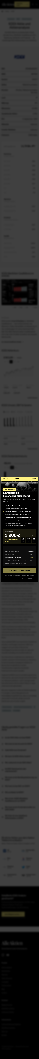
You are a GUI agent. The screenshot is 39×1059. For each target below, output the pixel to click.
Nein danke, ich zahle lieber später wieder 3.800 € (19, 579)
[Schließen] (35, 483)
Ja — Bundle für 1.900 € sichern (19, 570)
